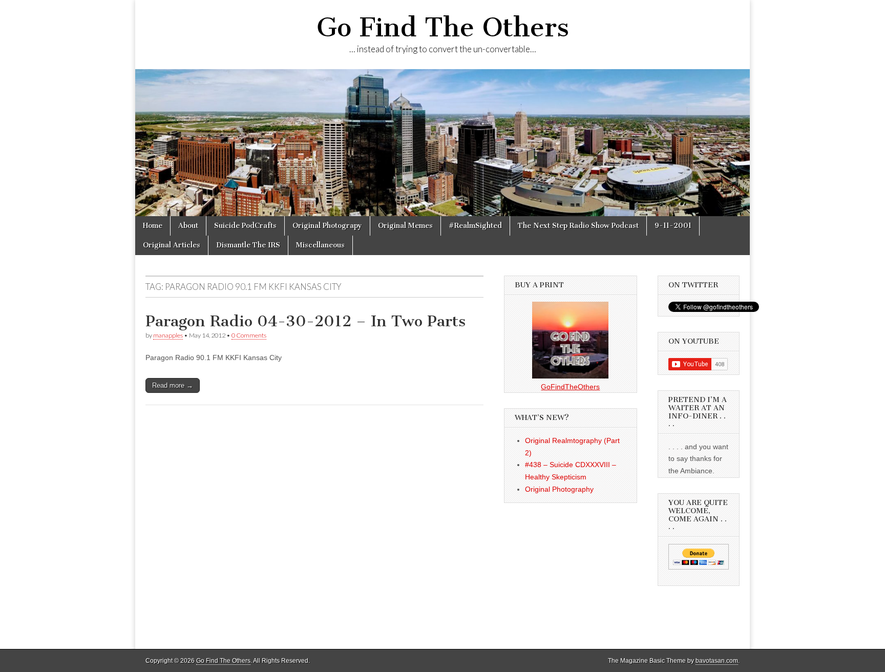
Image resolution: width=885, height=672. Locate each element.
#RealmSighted (475, 225)
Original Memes (405, 225)
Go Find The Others (443, 27)
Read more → (172, 385)
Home (152, 225)
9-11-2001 (673, 225)
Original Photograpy (327, 225)
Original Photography (559, 489)
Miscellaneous (320, 245)
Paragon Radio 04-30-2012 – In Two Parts (305, 321)
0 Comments (248, 335)
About (188, 225)
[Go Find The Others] (442, 142)
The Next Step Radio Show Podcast (578, 225)
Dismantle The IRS (248, 245)
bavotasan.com (717, 660)
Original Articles (171, 245)
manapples (168, 335)
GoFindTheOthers (570, 387)
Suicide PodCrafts (245, 225)
